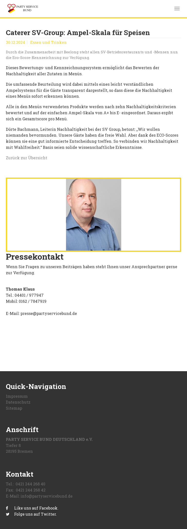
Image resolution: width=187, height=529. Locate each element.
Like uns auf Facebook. (35, 507)
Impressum (17, 396)
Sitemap (14, 408)
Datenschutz (18, 402)
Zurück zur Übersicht (26, 157)
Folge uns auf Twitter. (35, 514)
